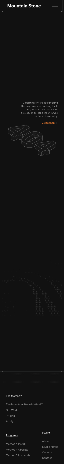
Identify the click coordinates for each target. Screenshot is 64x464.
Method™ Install (16, 444)
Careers (47, 452)
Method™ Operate (17, 450)
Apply (9, 421)
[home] (23, 5)
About (46, 441)
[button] (55, 5)
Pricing (10, 416)
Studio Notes (50, 447)
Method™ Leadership (19, 455)
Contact (47, 458)
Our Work (12, 410)
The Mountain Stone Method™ (24, 404)
